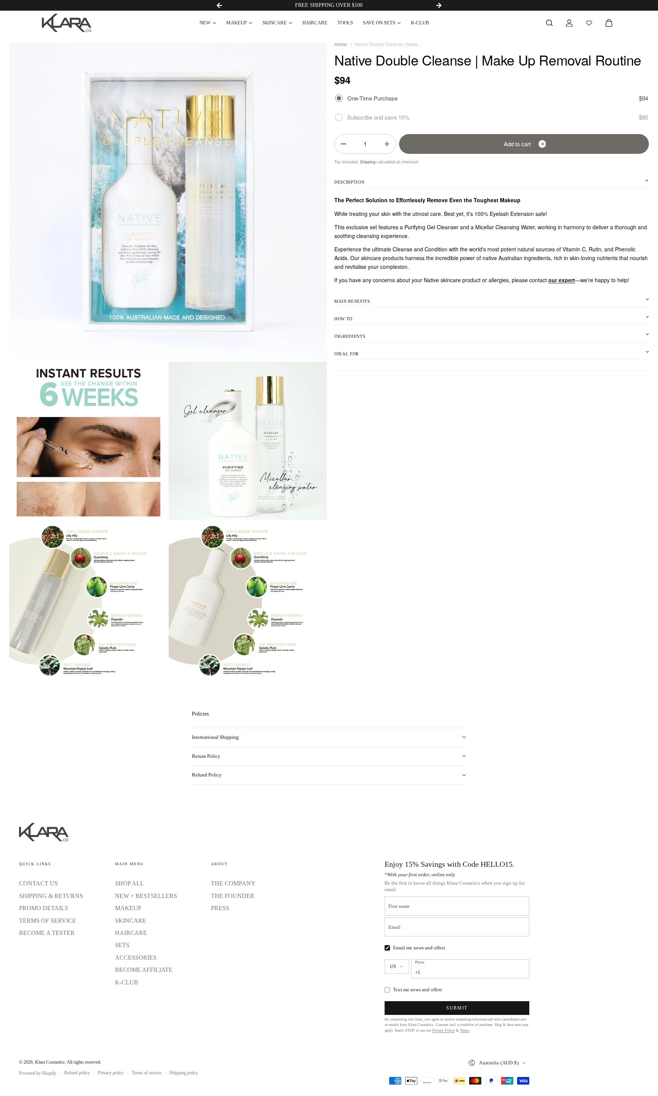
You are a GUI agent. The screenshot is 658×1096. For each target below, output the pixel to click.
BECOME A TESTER (47, 933)
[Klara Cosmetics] (66, 23)
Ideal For (346, 353)
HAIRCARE (314, 23)
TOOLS (345, 23)
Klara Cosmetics (50, 1062)
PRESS (220, 908)
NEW (205, 23)
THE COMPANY (233, 883)
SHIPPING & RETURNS (51, 896)
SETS (122, 945)
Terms (464, 1030)
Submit (457, 1008)
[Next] (438, 5)
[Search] (549, 23)
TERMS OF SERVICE (47, 920)
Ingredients (349, 336)
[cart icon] (609, 23)
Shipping (367, 161)
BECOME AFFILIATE (143, 970)
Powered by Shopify (37, 1073)
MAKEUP (236, 23)
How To (343, 318)
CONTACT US (38, 883)
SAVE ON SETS (379, 23)
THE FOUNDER (232, 896)
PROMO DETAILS (43, 908)
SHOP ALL (129, 883)
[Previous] (219, 5)
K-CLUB (420, 23)
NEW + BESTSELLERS (146, 896)
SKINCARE (274, 23)
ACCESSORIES (136, 957)
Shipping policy (183, 1072)
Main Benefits (352, 301)
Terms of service (146, 1072)
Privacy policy (111, 1072)
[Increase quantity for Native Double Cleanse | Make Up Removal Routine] (386, 143)
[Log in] (569, 23)
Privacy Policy (443, 1030)
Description (349, 182)
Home (340, 44)
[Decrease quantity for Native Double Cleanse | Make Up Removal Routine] (343, 143)
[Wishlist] (589, 23)
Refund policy (77, 1072)
